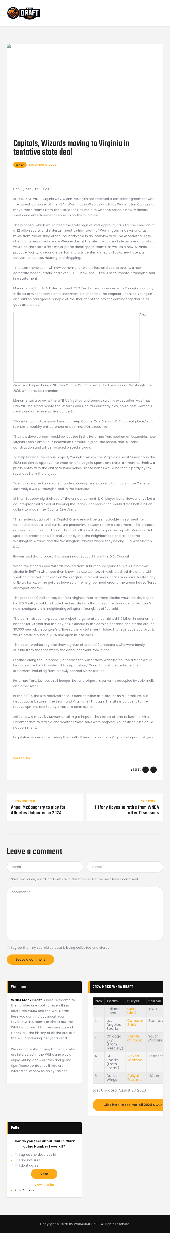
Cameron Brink (135, 1022)
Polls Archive (25, 1190)
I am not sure (29, 1160)
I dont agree (29, 1165)
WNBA (19, 165)
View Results (44, 1185)
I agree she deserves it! (37, 1154)
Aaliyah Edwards (135, 1077)
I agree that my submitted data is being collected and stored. (60, 947)
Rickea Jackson (134, 1058)
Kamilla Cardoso (135, 1038)
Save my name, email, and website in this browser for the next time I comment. (75, 879)
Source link (22, 758)
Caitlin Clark (133, 1010)
